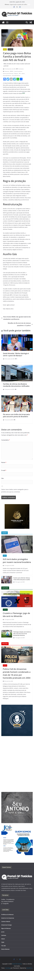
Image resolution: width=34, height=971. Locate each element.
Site (2, 478)
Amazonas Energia (6, 925)
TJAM (2, 942)
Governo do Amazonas (8, 73)
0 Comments (21, 69)
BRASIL (11, 71)
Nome (3, 462)
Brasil (5, 49)
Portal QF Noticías (16, 75)
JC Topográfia (5, 903)
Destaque (10, 49)
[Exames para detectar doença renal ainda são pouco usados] (6, 580)
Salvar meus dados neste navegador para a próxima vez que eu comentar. (14, 491)
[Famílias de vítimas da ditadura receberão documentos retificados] (17, 366)
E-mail (3, 470)
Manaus (16, 73)
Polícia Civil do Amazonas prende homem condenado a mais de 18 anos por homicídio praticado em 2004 (16, 673)
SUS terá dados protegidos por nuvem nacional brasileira (17, 560)
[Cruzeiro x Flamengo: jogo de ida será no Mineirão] (17, 599)
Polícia (5, 665)
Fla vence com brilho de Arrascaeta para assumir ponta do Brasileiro (16, 415)
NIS (20, 73)
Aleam (3, 939)
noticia (23, 73)
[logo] (17, 871)
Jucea (2, 932)
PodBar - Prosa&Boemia (7, 899)
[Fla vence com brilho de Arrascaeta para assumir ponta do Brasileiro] (17, 396)
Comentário (5, 440)
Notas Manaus (5, 949)
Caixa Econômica (18, 71)
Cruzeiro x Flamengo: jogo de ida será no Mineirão (16, 614)
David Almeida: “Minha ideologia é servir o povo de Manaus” (16, 354)
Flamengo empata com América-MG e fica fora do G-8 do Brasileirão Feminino (22, 633)
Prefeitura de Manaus (7, 914)
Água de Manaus (6, 928)
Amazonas (6, 71)
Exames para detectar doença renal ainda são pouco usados (21, 578)
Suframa (3, 935)
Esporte (5, 609)
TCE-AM (3, 945)
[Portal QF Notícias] (3, 22)
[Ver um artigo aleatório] (31, 22)
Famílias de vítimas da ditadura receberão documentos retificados (16, 385)
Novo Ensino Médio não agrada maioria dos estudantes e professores (17, 318)
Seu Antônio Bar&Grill (7, 901)
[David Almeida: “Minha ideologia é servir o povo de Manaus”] (17, 335)
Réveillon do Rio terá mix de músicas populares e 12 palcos (19, 324)
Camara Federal (5, 921)
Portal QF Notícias (7, 75)
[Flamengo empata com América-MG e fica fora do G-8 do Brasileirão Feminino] (6, 635)
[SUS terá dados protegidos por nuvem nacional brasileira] (17, 544)
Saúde (4, 555)
